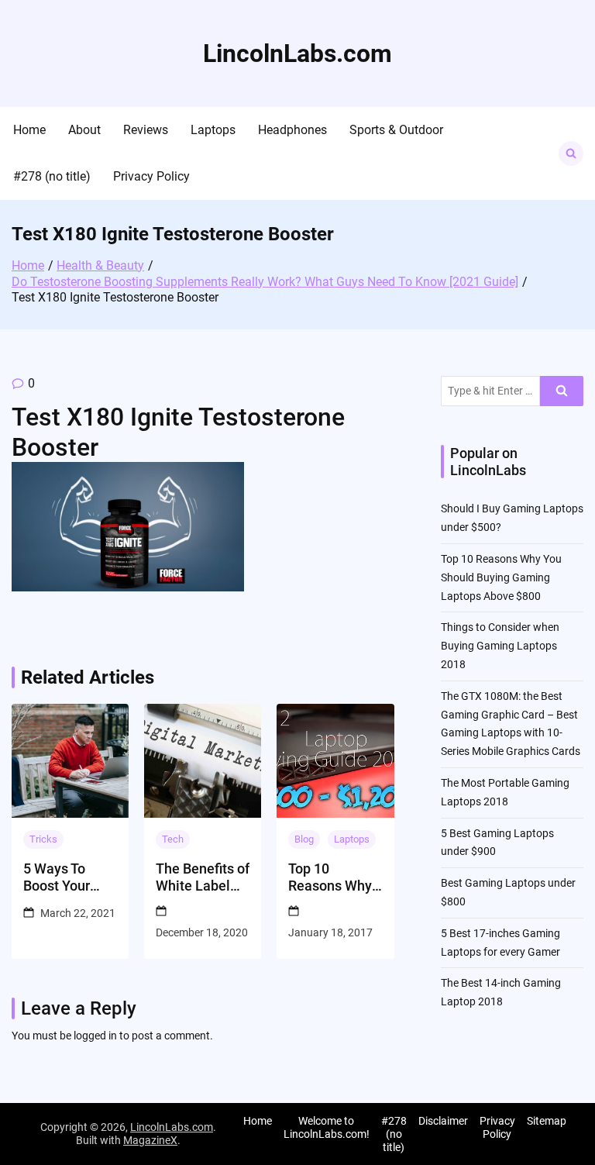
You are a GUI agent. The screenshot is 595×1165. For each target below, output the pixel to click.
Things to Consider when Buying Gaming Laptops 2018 (500, 645)
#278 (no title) (52, 176)
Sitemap (546, 1121)
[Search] (561, 391)
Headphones (292, 129)
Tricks (43, 839)
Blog (304, 839)
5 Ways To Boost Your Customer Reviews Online (56, 877)
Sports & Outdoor (396, 129)
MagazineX (150, 1140)
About (84, 129)
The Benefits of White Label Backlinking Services (202, 877)
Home (29, 129)
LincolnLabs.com (297, 53)
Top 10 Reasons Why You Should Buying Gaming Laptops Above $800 (334, 877)
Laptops (213, 129)
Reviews (145, 129)
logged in (95, 1035)
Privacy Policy (151, 176)
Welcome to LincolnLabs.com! (327, 1127)
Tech (173, 839)
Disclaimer (443, 1121)
